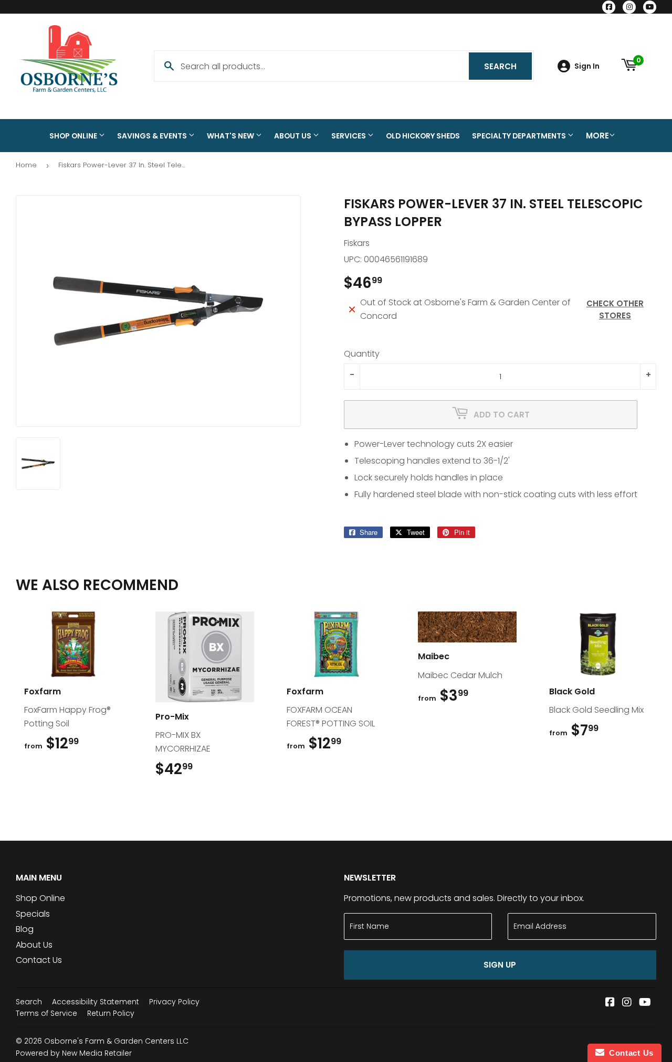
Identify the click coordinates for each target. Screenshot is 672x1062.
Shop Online (74, 136)
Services (349, 136)
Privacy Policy (174, 1001)
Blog (25, 929)
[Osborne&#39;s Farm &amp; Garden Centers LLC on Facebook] (610, 1003)
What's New (231, 136)
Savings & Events (152, 136)
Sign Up (500, 964)
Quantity (362, 354)
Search (508, 66)
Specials (33, 914)
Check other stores (615, 309)
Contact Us (39, 960)
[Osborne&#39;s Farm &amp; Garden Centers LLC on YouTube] (645, 1003)
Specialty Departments (520, 136)
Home (26, 165)
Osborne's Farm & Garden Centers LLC (116, 1041)
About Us (293, 136)
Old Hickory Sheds (423, 136)
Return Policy (110, 1013)
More (597, 135)
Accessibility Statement (95, 1001)
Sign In (587, 66)
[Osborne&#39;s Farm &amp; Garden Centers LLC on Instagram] (627, 1003)
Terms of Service (46, 1013)
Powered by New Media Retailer (74, 1053)
